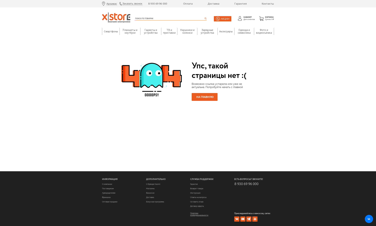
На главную (205, 96)
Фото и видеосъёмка (264, 31)
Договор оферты (197, 206)
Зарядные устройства (207, 31)
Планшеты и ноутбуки (130, 31)
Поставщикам (108, 189)
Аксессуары (226, 31)
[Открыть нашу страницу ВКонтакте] (369, 219)
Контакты (268, 3)
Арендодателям (108, 193)
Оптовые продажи (109, 202)
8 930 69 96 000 (157, 3)
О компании (107, 184)
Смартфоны (111, 31)
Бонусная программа (155, 202)
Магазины (150, 189)
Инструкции (195, 193)
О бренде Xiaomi (153, 184)
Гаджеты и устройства (150, 31)
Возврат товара (196, 189)
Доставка (213, 3)
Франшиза (106, 197)
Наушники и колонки (187, 31)
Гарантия (240, 3)
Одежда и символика (244, 31)
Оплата (188, 3)
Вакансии (150, 193)
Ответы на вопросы (198, 197)
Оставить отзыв (196, 202)
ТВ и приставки (169, 31)
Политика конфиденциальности (199, 214)
